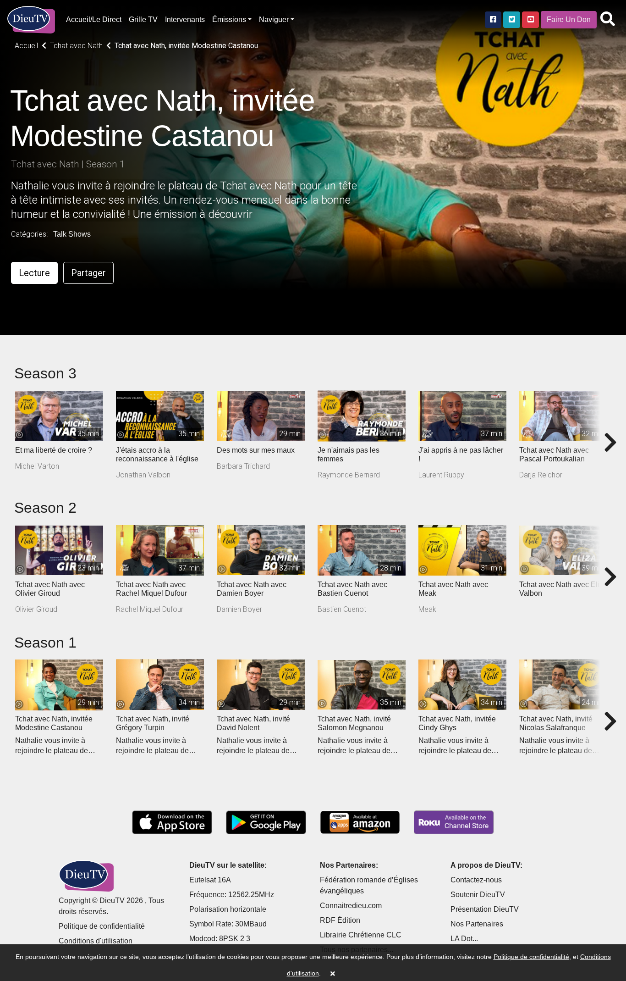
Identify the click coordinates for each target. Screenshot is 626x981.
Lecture (34, 272)
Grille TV (143, 19)
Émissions (229, 19)
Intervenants (185, 19)
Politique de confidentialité (102, 926)
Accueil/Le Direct (93, 19)
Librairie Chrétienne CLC (360, 935)
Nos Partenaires (476, 924)
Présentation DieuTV (484, 909)
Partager (88, 272)
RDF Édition (340, 920)
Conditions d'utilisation (95, 941)
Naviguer (274, 19)
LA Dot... (464, 938)
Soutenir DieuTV (477, 894)
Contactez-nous (476, 880)
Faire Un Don (569, 19)
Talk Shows (72, 234)
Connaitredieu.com (351, 905)
